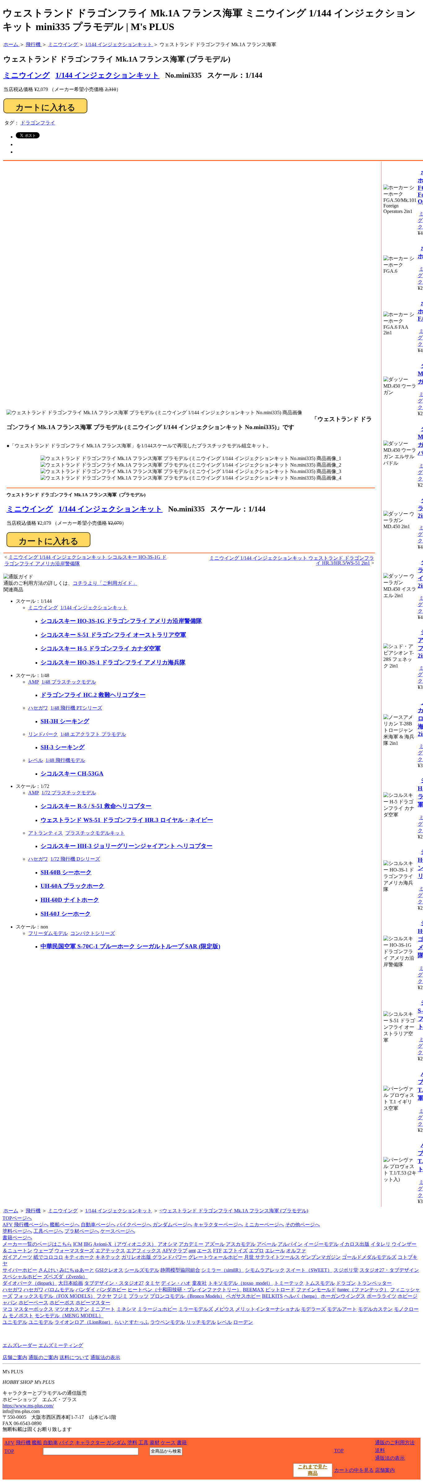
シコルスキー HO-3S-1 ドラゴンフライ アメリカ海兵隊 (113, 662)
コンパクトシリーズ (92, 933)
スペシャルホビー (22, 1276)
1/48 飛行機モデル (65, 760)
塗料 (132, 1442)
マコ (7, 1309)
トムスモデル (320, 1283)
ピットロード (280, 1289)
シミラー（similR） (222, 1270)
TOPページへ (17, 1218)
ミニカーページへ (264, 1224)
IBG (88, 1244)
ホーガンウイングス (343, 1296)
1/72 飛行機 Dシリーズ (75, 859)
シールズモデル (141, 1270)
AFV (7, 1224)
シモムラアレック (265, 1270)
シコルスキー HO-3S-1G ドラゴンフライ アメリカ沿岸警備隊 (121, 621)
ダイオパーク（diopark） (29, 1283)
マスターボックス (33, 1309)
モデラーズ (313, 1309)
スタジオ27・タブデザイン (389, 1270)
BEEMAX (253, 1289)
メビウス (224, 1309)
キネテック (107, 1257)
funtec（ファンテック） (363, 1289)
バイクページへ (134, 1224)
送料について (74, 1357)
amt (192, 1250)
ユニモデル (14, 1322)
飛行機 (33, 1210)
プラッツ (139, 1296)
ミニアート (102, 1309)
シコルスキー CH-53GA (72, 773)
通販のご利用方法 (395, 1442)
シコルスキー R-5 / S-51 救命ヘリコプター (96, 806)
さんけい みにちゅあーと (66, 1270)
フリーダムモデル (48, 933)
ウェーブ (43, 1250)
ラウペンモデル (167, 1322)
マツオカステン (72, 1309)
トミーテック (289, 1283)
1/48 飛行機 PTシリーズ (76, 708)
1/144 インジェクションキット (107, 75)
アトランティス (45, 833)
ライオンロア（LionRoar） (84, 1322)
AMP (33, 682)
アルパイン (290, 1244)
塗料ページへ (17, 1231)
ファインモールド (316, 1289)
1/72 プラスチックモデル (68, 792)
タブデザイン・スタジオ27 (114, 1283)
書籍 (182, 1442)
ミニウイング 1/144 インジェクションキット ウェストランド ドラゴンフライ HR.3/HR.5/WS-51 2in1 (291, 560)
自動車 (50, 1442)
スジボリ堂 (346, 1270)
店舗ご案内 (14, 1357)
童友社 (199, 1283)
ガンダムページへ (172, 1224)
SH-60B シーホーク (66, 872)
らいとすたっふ (131, 1322)
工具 (143, 1442)
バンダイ (85, 1289)
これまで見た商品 (313, 1470)
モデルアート (342, 1309)
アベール (267, 1244)
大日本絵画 (70, 1283)
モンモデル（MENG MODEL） (69, 1315)
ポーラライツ (381, 1296)
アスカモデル (240, 1244)
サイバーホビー (19, 1270)
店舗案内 (385, 1470)
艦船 (37, 1442)
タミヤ (152, 1283)
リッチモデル (201, 1322)
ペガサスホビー (243, 1296)
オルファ (296, 1250)
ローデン (243, 1322)
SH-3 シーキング (63, 747)
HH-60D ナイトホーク (70, 900)
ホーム (10, 1210)
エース (204, 1250)
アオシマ (167, 1244)
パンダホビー (111, 1289)
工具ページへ (48, 1231)
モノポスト (21, 1315)
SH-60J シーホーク (66, 913)
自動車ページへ (98, 1224)
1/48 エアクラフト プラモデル (93, 734)
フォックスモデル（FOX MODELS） (54, 1296)
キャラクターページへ (218, 1224)
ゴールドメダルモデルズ (369, 1257)
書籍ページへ (17, 1237)
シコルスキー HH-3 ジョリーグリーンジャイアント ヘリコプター (126, 846)
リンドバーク (43, 734)
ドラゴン (346, 1283)
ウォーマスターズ (74, 1250)
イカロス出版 (354, 1244)
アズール (215, 1244)
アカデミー (191, 1244)
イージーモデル (321, 1244)
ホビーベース (33, 1302)
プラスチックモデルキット (95, 833)
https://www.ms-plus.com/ (28, 1405)
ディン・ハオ (176, 1283)
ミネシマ (126, 1309)
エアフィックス (143, 1250)
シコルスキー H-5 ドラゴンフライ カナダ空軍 (101, 648)
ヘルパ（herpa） (302, 1296)
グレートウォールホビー (215, 1257)
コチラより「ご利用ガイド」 (105, 583)
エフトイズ (235, 1250)
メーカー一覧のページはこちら (37, 1244)
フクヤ (104, 1296)
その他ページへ (302, 1224)
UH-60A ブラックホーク (72, 886)
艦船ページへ (65, 1224)
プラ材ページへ (81, 1231)
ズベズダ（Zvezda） (65, 1276)
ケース (168, 1442)
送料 (380, 1450)
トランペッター (374, 1283)
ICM (77, 1244)
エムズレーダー (19, 1345)
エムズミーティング (60, 1345)
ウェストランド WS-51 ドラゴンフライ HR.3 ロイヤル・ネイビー (127, 820)
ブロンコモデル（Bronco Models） (187, 1296)
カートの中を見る (354, 1470)
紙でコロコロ (48, 1257)
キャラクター (90, 1442)
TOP (9, 1451)
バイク (66, 1442)
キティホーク (79, 1257)
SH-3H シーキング (65, 721)
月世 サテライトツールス (272, 1257)
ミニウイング (30, 509)
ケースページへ (117, 1231)
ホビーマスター (93, 1302)
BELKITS (272, 1296)
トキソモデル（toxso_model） (240, 1283)
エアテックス (110, 1250)
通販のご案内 (43, 1357)
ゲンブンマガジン (321, 1257)
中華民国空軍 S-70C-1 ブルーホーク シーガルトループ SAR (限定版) (130, 946)
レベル (35, 760)
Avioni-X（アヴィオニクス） (124, 1244)
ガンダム (116, 1442)
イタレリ (380, 1244)
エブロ (256, 1250)
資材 (154, 1442)
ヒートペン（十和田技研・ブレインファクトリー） (185, 1289)
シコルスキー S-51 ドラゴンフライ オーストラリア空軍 (113, 635)
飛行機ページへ (31, 1224)
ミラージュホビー (157, 1309)
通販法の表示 (105, 1357)
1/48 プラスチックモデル (68, 682)
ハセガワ (38, 708)
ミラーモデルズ (195, 1309)
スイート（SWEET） (309, 1270)
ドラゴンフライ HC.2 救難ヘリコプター (93, 695)
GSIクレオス (109, 1270)
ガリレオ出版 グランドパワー (154, 1257)
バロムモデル (59, 1289)
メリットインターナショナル (267, 1309)
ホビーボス (62, 1302)
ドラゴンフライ (37, 122)
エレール (275, 1250)
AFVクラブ (174, 1250)
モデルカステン (375, 1309)
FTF (217, 1250)
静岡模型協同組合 (180, 1270)
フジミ (120, 1296)
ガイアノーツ (17, 1257)
